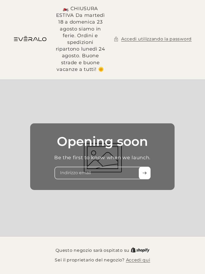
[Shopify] (140, 250)
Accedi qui (138, 259)
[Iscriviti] (145, 173)
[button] (153, 39)
